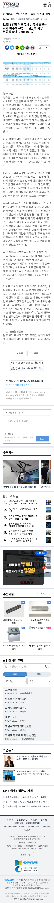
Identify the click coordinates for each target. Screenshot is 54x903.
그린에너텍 (11, 690)
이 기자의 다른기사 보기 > (17, 384)
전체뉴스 (8, 13)
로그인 (43, 438)
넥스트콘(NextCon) (16, 699)
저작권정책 (19, 823)
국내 (15, 674)
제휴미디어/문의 (33, 826)
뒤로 (21, 353)
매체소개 (10, 819)
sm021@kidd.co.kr (31, 381)
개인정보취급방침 (33, 823)
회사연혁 (34, 819)
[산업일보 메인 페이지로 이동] (11, 5)
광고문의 (46, 826)
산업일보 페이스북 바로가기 (25, 368)
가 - (40, 47)
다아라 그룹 (25, 854)
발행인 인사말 (22, 819)
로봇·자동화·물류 (40, 13)
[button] (27, 47)
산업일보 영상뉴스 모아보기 (25, 362)
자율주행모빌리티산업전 (18, 726)
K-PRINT (10, 717)
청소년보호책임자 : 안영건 (14, 826)
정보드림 (27, 830)
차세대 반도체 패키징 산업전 (20, 735)
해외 (39, 673)
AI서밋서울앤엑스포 (16, 708)
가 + (48, 47)
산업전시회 (22, 13)
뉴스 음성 (24, 53)
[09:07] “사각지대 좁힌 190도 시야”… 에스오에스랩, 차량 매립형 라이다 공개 (31, 19)
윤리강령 (44, 819)
